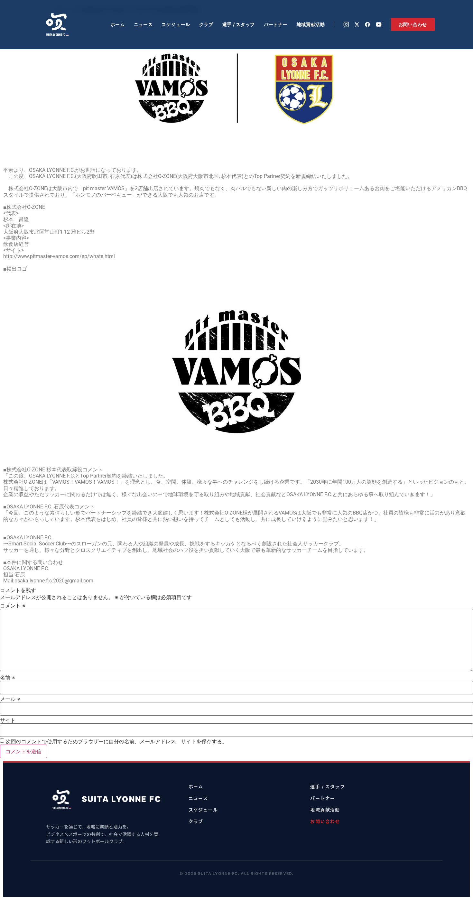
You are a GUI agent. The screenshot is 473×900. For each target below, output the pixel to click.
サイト (7, 720)
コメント (12, 605)
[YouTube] (379, 24)
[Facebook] (367, 24)
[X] (356, 24)
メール (10, 698)
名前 (7, 677)
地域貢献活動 (311, 24)
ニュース (143, 24)
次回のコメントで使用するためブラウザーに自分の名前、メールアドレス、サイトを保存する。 (116, 741)
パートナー (276, 24)
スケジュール (176, 24)
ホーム (118, 24)
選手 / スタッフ (238, 24)
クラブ (206, 24)
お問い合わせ (413, 24)
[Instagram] (346, 24)
